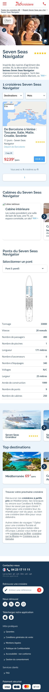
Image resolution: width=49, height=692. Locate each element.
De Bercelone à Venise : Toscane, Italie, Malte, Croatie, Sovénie (20, 132)
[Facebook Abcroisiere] (5, 604)
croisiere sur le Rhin (20, 533)
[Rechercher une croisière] (39, 590)
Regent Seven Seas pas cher (34, 10)
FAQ (7, 673)
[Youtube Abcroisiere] (17, 604)
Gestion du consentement (17, 659)
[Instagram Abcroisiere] (23, 604)
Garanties (10, 632)
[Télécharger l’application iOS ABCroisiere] (5, 617)
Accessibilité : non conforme (18, 654)
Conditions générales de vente (19, 637)
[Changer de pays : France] (4, 569)
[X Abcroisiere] (11, 604)
